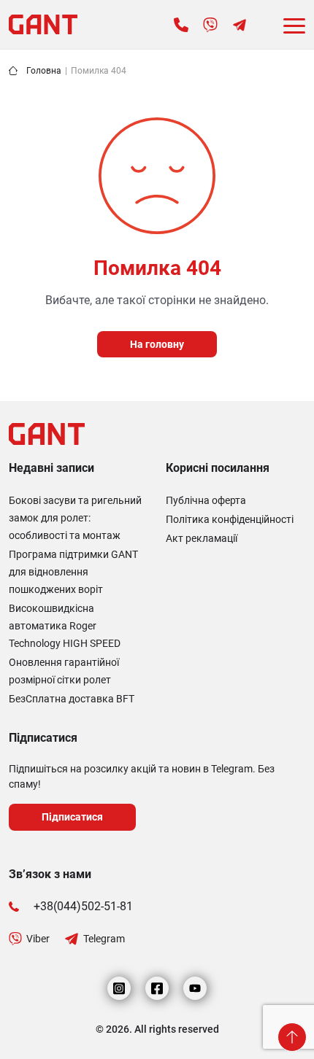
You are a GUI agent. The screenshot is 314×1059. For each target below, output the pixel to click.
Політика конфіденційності (230, 519)
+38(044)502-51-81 (83, 906)
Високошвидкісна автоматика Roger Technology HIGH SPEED (64, 625)
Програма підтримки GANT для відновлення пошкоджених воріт (73, 571)
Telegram (104, 938)
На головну (157, 344)
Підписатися (72, 817)
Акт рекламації (201, 538)
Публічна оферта (206, 500)
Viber (38, 938)
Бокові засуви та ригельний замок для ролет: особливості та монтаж (75, 517)
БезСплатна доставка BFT (71, 699)
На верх (292, 1037)
